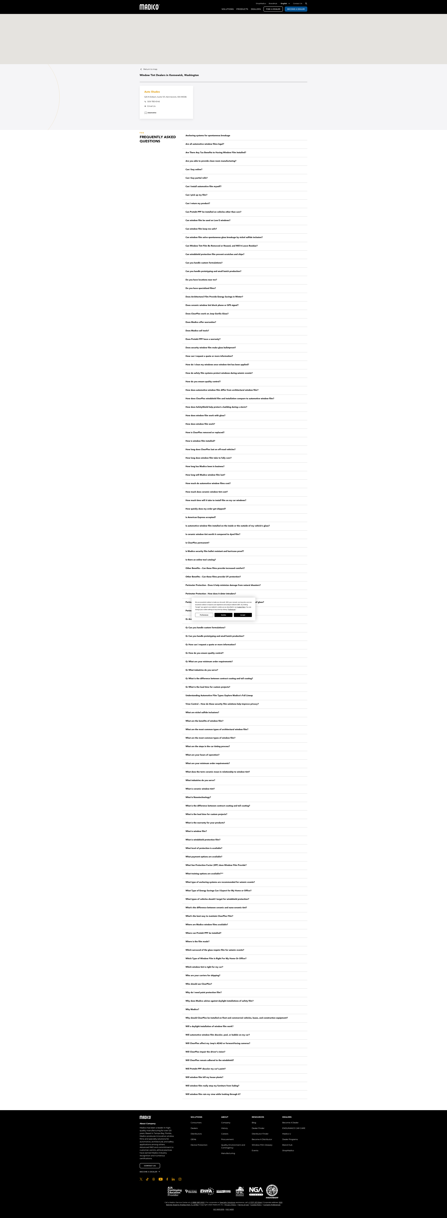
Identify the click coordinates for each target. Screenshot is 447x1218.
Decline (223, 615)
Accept (242, 615)
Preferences (204, 615)
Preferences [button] (231, 609)
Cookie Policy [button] (241, 607)
